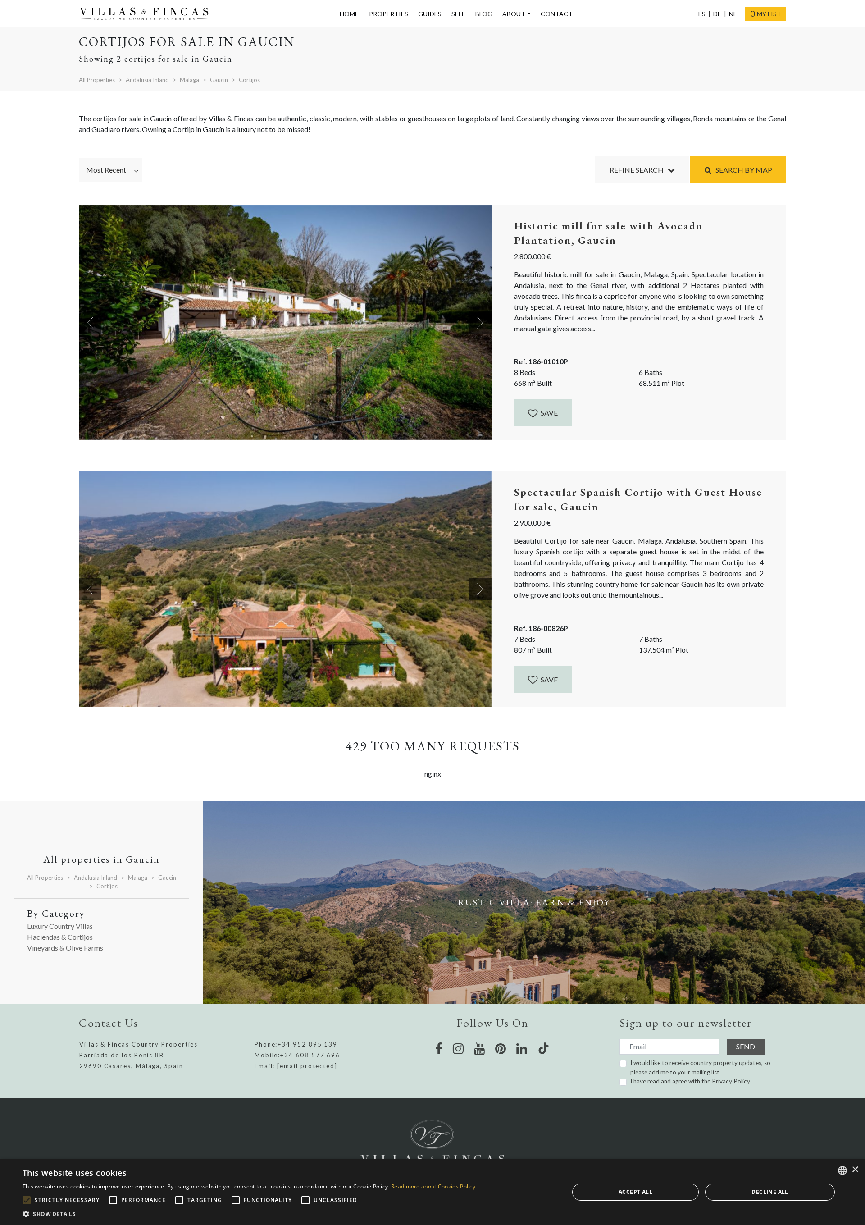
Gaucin (219, 79)
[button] (249, 1213)
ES (702, 14)
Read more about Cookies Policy (433, 1186)
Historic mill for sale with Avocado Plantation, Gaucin (608, 233)
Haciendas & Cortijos (60, 936)
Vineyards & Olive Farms (65, 947)
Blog (483, 14)
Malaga (189, 79)
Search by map (741, 169)
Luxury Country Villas (60, 926)
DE (717, 14)
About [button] (513, 14)
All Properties (97, 79)
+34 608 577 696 (310, 1055)
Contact (557, 14)
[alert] (432, 1192)
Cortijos (249, 79)
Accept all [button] (635, 1192)
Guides (430, 14)
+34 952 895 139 (307, 1044)
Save (548, 412)
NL (733, 14)
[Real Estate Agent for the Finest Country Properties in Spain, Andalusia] (148, 14)
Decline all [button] (769, 1192)
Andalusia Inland (147, 79)
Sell (458, 14)
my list (765, 13)
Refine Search (639, 169)
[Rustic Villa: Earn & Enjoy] (534, 902)
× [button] (854, 1169)
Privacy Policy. (731, 1081)
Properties (388, 14)
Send (745, 1046)
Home (349, 14)
